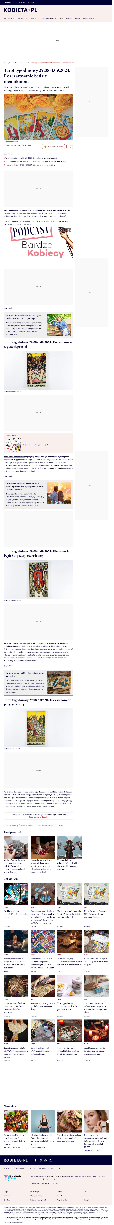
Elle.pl (6, 1192)
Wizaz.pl (86, 1196)
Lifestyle (60, 825)
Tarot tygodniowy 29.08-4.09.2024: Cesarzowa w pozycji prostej (30, 165)
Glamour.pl (7, 1196)
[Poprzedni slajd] (4, 1121)
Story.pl (86, 1200)
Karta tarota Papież (11, 643)
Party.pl (59, 1192)
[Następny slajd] (108, 1121)
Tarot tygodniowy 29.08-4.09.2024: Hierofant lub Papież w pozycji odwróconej (36, 161)
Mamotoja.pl (34, 1192)
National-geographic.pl (38, 1200)
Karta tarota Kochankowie (14, 456)
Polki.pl (59, 1196)
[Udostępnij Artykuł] (69, 146)
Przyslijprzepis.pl (62, 1200)
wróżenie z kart (11, 825)
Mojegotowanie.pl (36, 1196)
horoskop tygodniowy (45, 825)
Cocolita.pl (7, 1200)
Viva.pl (85, 1192)
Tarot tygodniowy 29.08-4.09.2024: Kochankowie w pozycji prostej (31, 158)
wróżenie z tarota (27, 825)
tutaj (21, 1222)
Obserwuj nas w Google (55, 146)
